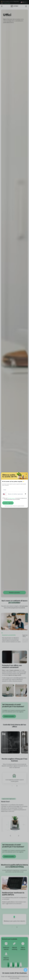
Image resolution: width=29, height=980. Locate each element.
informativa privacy (11, 498)
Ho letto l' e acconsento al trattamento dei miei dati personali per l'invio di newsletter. (15, 499)
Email (5, 490)
